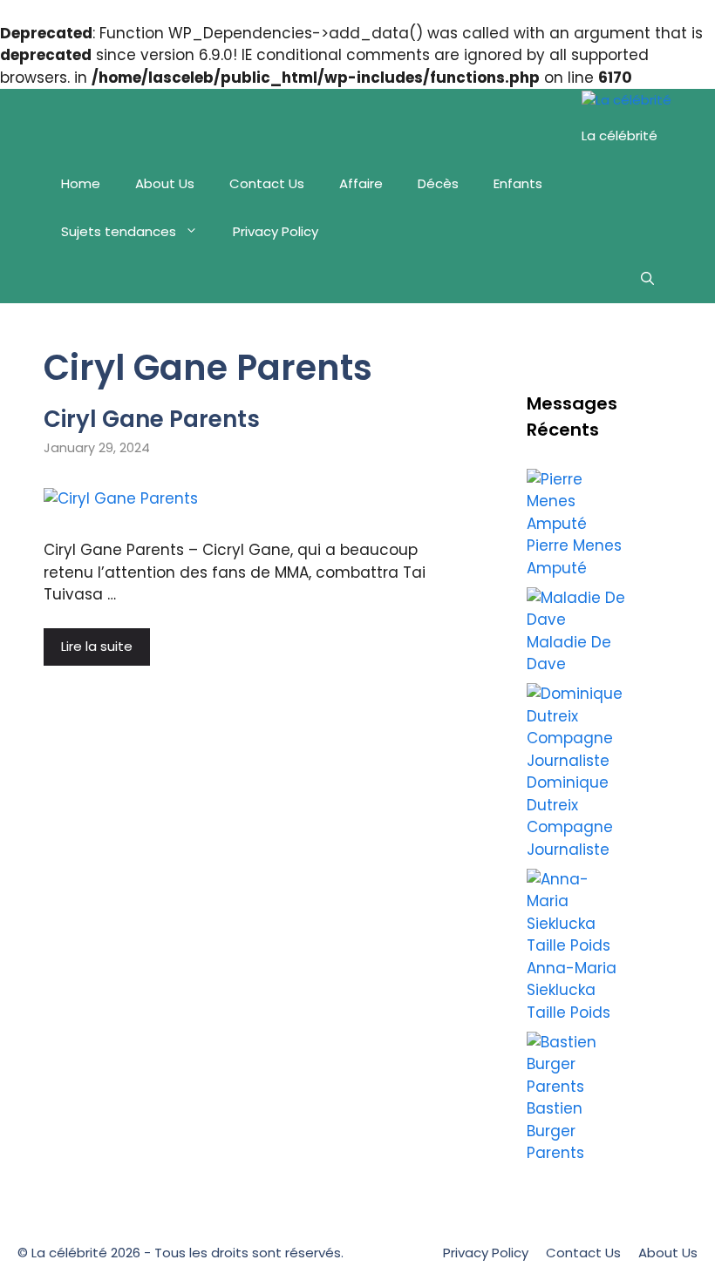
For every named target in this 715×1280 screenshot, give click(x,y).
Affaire (361, 183)
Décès (438, 183)
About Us (164, 183)
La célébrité (619, 135)
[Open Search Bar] (647, 279)
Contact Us (266, 183)
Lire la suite (97, 646)
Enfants (518, 183)
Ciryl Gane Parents (152, 419)
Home (80, 183)
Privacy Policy (275, 231)
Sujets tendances (118, 231)
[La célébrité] (626, 101)
